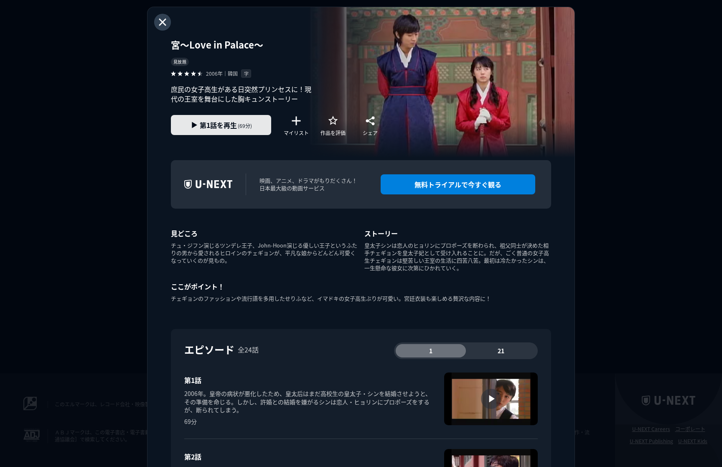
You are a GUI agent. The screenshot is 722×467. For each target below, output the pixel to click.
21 (501, 351)
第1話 (192, 380)
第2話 (192, 457)
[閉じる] (162, 22)
